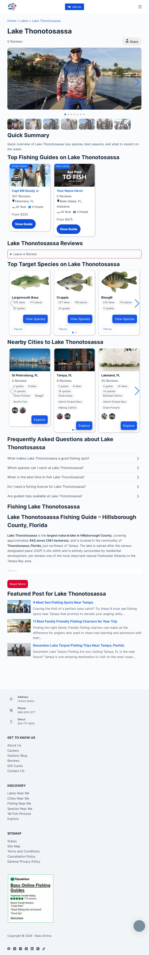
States (12, 841)
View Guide (24, 224)
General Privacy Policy (23, 861)
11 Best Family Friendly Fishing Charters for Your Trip (75, 621)
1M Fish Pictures (19, 814)
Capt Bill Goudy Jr (25, 191)
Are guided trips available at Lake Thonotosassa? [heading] (44, 496)
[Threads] (26, 948)
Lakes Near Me (18, 793)
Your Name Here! (70, 191)
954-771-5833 (26, 723)
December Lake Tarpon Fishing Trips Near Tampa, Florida (78, 645)
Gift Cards (15, 766)
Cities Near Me (18, 798)
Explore (39, 420)
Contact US (15, 771)
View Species (35, 319)
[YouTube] (37, 948)
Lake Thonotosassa (46, 21)
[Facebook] (8, 948)
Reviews (13, 761)
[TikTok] (43, 948)
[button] (137, 82)
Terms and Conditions (23, 851)
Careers (13, 750)
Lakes (24, 21)
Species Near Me (19, 809)
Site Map (13, 846)
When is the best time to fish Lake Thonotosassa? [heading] (46, 477)
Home (11, 21)
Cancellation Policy (21, 856)
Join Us (76, 6)
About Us (14, 745)
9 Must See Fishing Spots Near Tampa (63, 602)
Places (18, 329)
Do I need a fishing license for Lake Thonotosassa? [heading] (46, 487)
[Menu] (140, 7)
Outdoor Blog (17, 755)
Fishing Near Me (19, 803)
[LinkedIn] (32, 948)
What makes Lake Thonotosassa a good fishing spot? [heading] (48, 458)
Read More (18, 584)
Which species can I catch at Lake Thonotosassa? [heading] (45, 468)
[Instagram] (20, 948)
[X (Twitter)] (14, 948)
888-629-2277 (26, 712)
